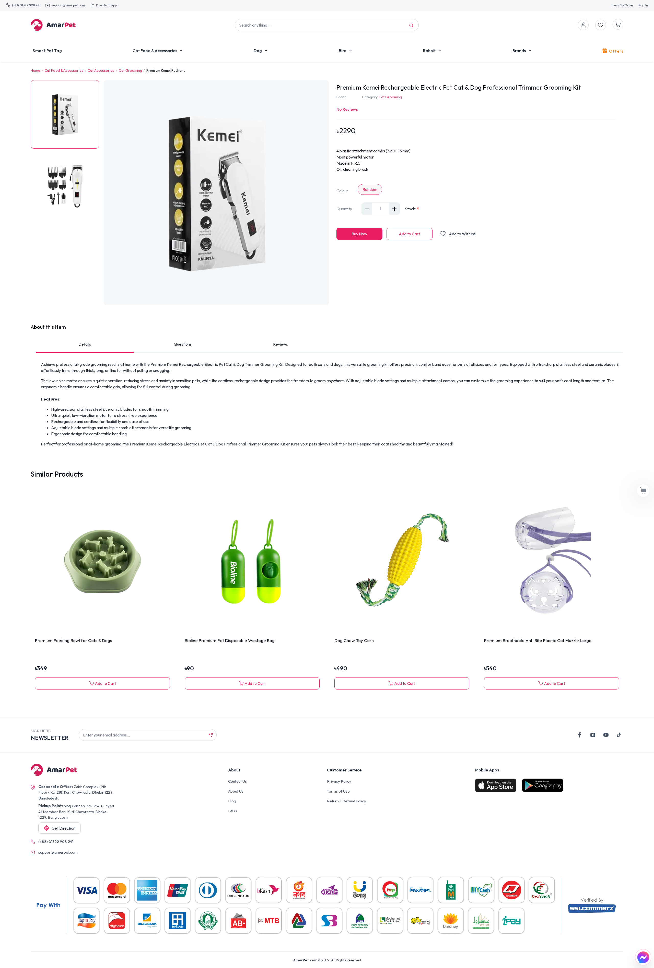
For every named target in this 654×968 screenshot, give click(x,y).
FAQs (232, 810)
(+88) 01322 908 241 (26, 5)
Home (35, 70)
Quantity (344, 208)
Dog (258, 50)
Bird (342, 50)
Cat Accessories (101, 70)
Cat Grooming (130, 70)
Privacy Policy (339, 781)
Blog (232, 800)
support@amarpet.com (68, 5)
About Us (235, 791)
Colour (342, 190)
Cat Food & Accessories (155, 50)
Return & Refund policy (346, 800)
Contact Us (237, 781)
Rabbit (429, 50)
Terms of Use (338, 791)
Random (370, 189)
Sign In (643, 5)
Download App (106, 5)
